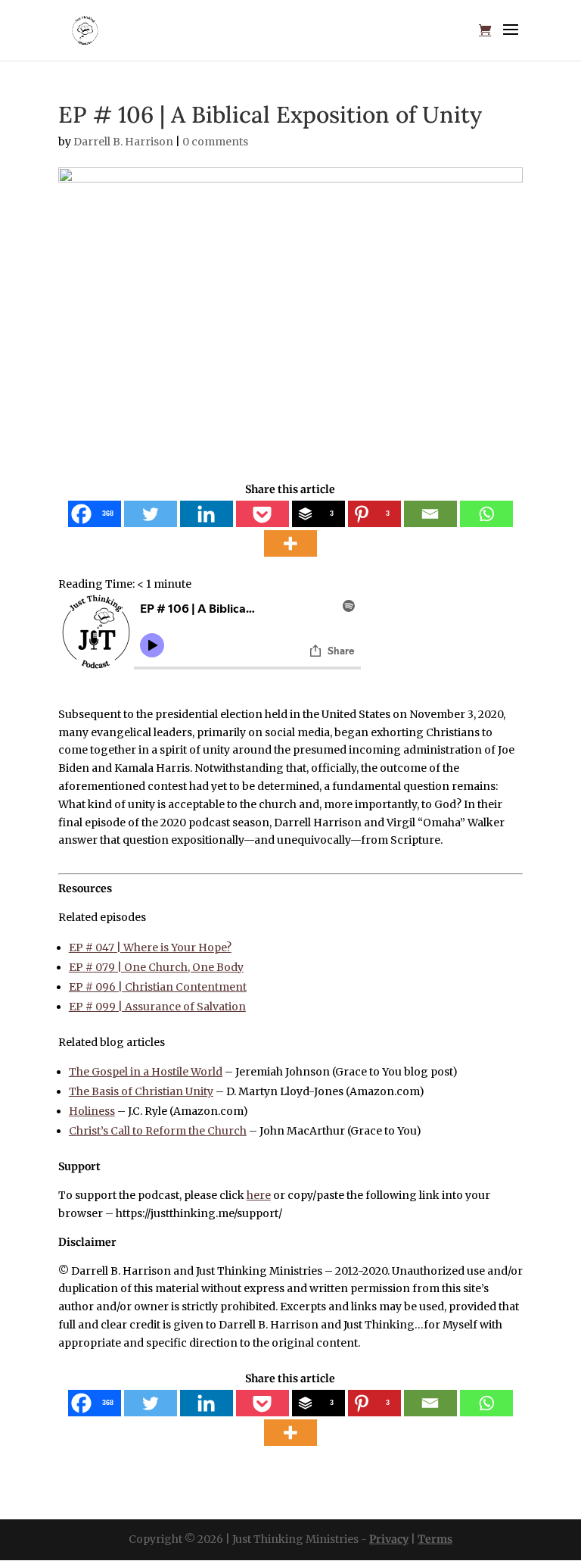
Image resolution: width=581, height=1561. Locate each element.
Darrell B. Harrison (123, 141)
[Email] (430, 514)
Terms (435, 1539)
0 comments (215, 141)
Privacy (389, 1539)
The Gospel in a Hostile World (145, 1072)
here (259, 1195)
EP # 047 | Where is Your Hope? (150, 947)
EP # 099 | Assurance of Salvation (157, 1006)
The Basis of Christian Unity (141, 1091)
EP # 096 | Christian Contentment (158, 987)
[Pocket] (262, 514)
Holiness (92, 1111)
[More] (290, 543)
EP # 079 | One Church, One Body (156, 967)
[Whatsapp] (486, 514)
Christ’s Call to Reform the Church (158, 1131)
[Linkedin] (206, 514)
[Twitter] (150, 514)
